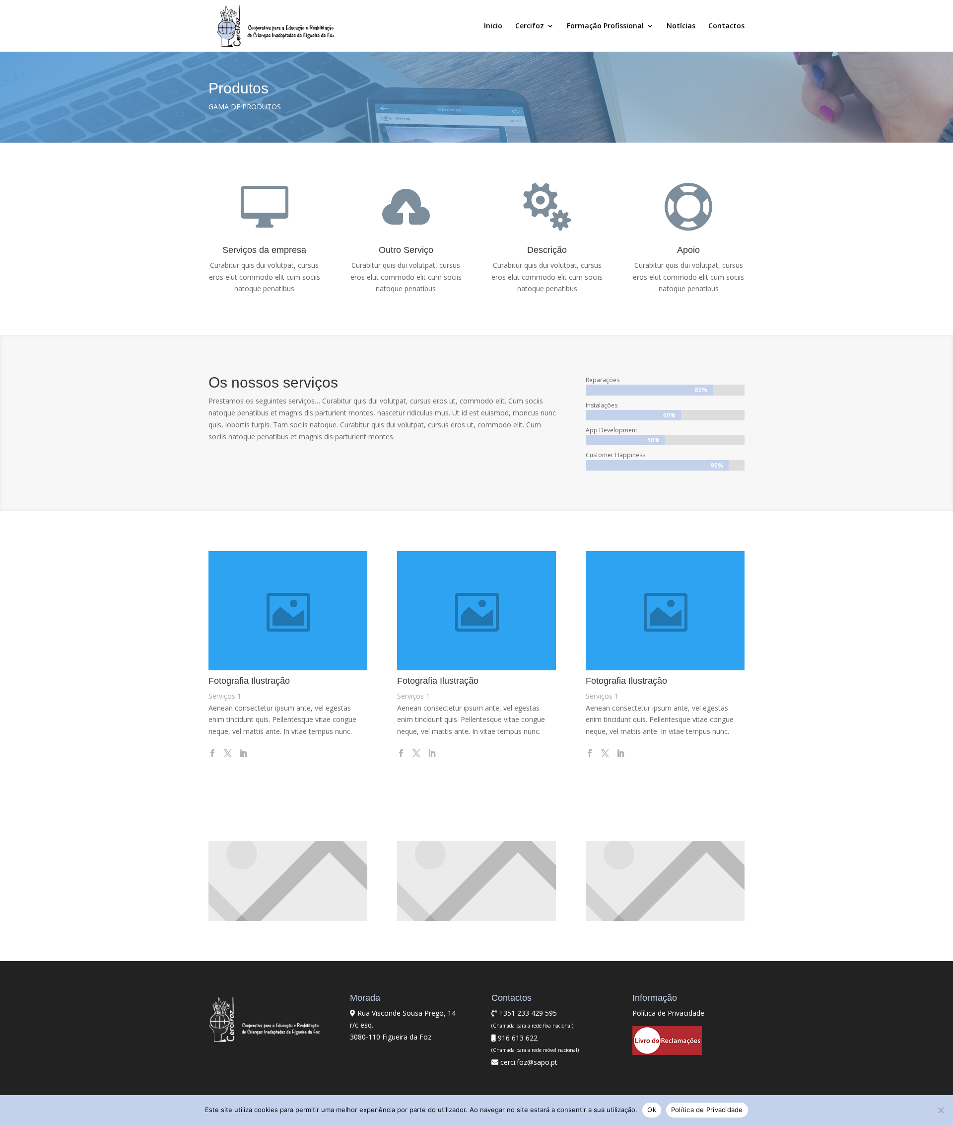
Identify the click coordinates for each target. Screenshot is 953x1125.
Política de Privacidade (668, 1013)
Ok (651, 1110)
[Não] (941, 1110)
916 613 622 (517, 1038)
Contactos (726, 26)
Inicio (493, 26)
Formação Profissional (605, 26)
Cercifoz (529, 26)
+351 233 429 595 (527, 1013)
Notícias (681, 26)
